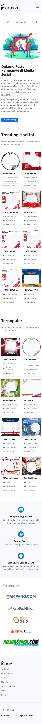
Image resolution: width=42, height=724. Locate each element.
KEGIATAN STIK (31, 290)
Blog (3, 691)
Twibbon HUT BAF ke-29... (10, 173)
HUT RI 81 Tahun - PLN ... (10, 251)
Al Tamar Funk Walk (10, 478)
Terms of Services (8, 686)
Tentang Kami (6, 669)
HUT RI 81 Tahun (10, 212)
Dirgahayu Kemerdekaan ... (31, 173)
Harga (3, 678)
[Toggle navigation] (38, 6)
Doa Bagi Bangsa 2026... (31, 478)
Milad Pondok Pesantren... (31, 439)
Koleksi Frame (7, 673)
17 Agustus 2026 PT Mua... (31, 212)
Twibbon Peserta (10, 400)
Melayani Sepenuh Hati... (10, 359)
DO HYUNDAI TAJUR (10, 439)
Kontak (4, 695)
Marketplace (6, 682)
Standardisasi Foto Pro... (31, 359)
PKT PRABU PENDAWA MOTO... (31, 400)
